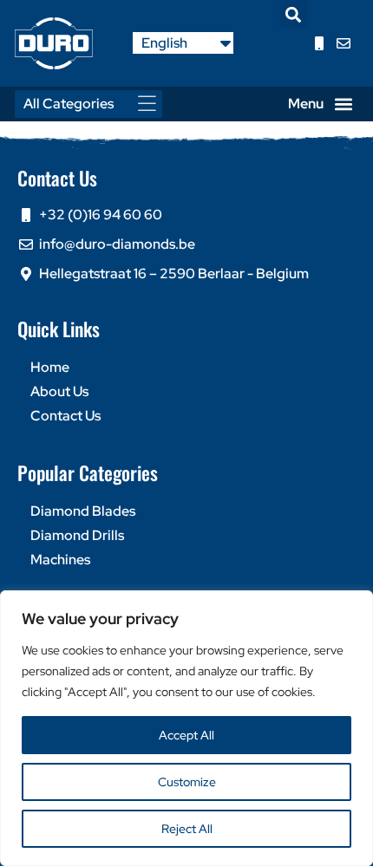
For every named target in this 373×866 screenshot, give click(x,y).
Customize (187, 782)
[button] (293, 14)
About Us (59, 391)
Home (49, 367)
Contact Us (65, 416)
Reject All (187, 829)
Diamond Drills (77, 535)
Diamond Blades (82, 511)
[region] (186, 728)
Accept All (186, 735)
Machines (60, 559)
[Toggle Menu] (152, 103)
